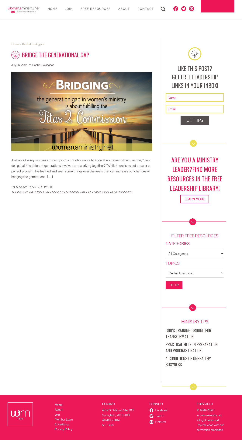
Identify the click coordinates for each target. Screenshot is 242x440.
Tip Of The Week (40, 187)
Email (109, 425)
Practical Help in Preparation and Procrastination (192, 347)
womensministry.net (24, 9)
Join (57, 415)
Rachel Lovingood (94, 192)
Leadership (51, 192)
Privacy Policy (63, 429)
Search (163, 9)
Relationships (121, 192)
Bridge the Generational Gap (55, 54)
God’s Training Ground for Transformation (188, 333)
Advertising (61, 424)
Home (58, 405)
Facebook (161, 410)
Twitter (159, 416)
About (58, 410)
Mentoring (70, 192)
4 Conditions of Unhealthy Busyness (188, 361)
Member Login (218, 6)
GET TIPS (195, 120)
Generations (31, 192)
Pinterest (160, 422)
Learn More (195, 199)
